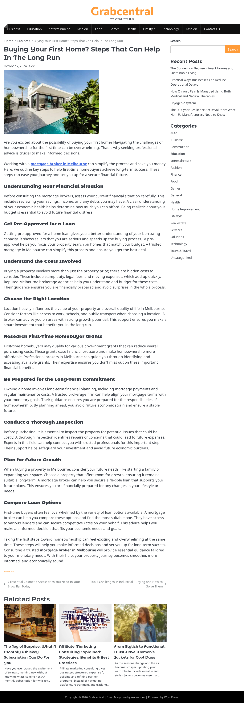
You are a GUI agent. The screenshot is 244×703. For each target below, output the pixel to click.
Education (34, 29)
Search (175, 41)
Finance (175, 174)
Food (98, 29)
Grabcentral (122, 11)
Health (131, 29)
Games (114, 29)
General (176, 195)
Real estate (178, 223)
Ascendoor (138, 697)
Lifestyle (149, 29)
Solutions (177, 237)
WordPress (171, 697)
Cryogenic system (183, 103)
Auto (173, 133)
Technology (170, 29)
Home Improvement (185, 209)
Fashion (82, 29)
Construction (179, 147)
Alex (32, 66)
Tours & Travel (180, 251)
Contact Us (212, 29)
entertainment (59, 29)
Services (176, 230)
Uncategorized (181, 258)
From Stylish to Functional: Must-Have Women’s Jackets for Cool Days (139, 652)
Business (13, 29)
